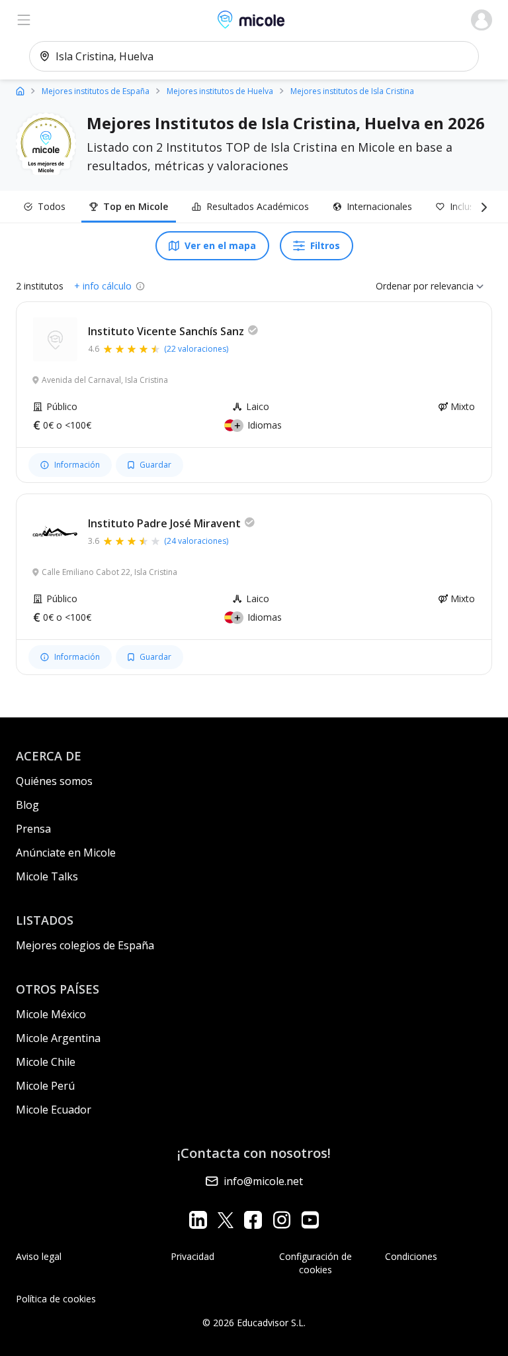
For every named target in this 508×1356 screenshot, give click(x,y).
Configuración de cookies (315, 1263)
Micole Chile (45, 1062)
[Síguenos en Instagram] (281, 1220)
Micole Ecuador (53, 1109)
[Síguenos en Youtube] (310, 1220)
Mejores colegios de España (85, 945)
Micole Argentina (58, 1038)
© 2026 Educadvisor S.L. (254, 1322)
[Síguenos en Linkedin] (198, 1220)
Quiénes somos (54, 781)
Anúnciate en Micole (66, 852)
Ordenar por (402, 286)
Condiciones (411, 1256)
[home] (20, 90)
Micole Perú (45, 1085)
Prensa (33, 828)
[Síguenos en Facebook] (253, 1220)
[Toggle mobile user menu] (481, 19)
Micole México (51, 1014)
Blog (27, 805)
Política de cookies (56, 1298)
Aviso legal (39, 1256)
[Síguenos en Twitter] (225, 1220)
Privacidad (192, 1256)
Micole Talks (47, 876)
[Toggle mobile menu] (24, 20)
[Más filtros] (481, 207)
